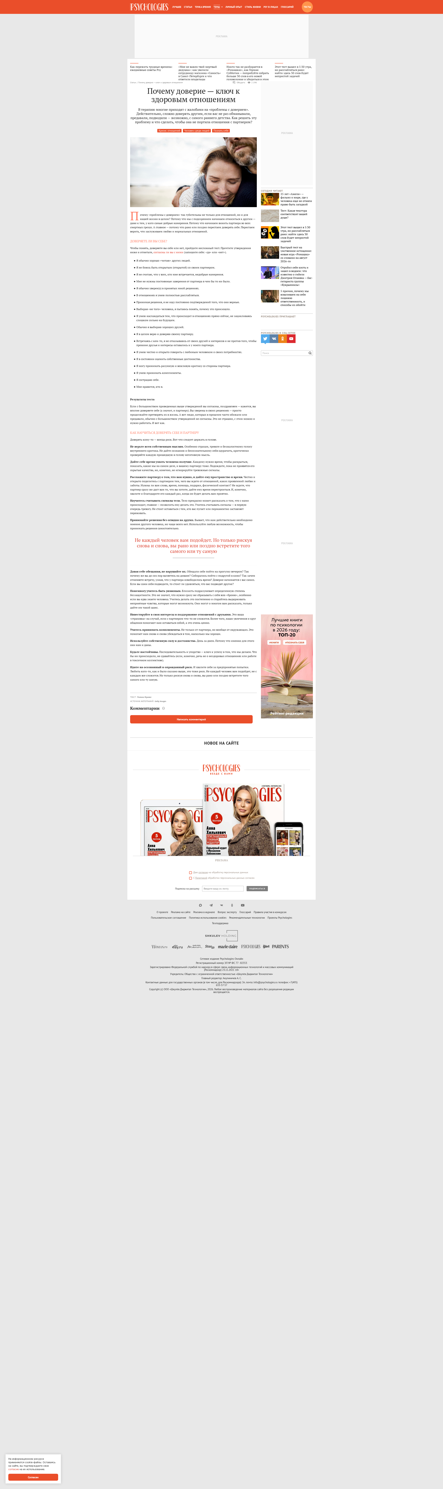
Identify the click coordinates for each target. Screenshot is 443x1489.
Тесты (307, 6)
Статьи (188, 6)
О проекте (162, 912)
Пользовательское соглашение (168, 917)
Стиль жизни (253, 6)
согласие (203, 872)
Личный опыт (233, 6)
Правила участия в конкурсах (270, 912)
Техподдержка (220, 923)
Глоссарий (287, 6)
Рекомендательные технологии (247, 917)
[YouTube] (243, 905)
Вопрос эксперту (227, 912)
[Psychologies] (149, 6)
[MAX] (200, 905)
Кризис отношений (169, 130)
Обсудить (241, 82)
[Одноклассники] (232, 905)
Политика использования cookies (207, 917)
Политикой (201, 877)
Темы (217, 6)
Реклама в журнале (204, 912)
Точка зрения (203, 6)
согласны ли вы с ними (168, 252)
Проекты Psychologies (280, 917)
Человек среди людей (196, 130)
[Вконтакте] (221, 905)
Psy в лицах (271, 6)
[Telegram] (211, 905)
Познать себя (221, 130)
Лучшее (176, 6)
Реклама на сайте (181, 912)
